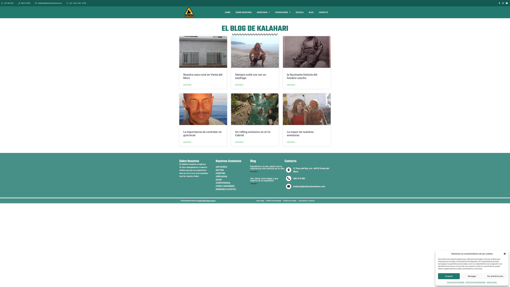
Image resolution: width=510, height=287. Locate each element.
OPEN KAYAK (221, 176)
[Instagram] (503, 3)
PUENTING (220, 173)
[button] (504, 253)
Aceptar (449, 276)
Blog (311, 12)
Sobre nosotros (244, 12)
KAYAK (219, 179)
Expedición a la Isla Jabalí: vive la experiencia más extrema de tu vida (267, 167)
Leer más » (187, 85)
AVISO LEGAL (492, 282)
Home (227, 12)
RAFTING (220, 170)
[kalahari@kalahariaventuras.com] (288, 186)
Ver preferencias (495, 276)
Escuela (299, 12)
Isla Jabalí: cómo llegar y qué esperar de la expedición (264, 179)
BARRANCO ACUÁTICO (226, 189)
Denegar (472, 276)
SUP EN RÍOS (221, 167)
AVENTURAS (262, 12)
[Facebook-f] (499, 3)
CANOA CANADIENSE (225, 186)
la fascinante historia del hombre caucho (302, 76)
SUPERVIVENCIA (223, 183)
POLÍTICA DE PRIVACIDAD (476, 282)
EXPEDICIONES (281, 12)
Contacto (323, 12)
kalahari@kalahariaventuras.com (309, 186)
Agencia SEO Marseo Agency (207, 201)
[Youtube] (507, 3)
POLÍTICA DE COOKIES (455, 282)
